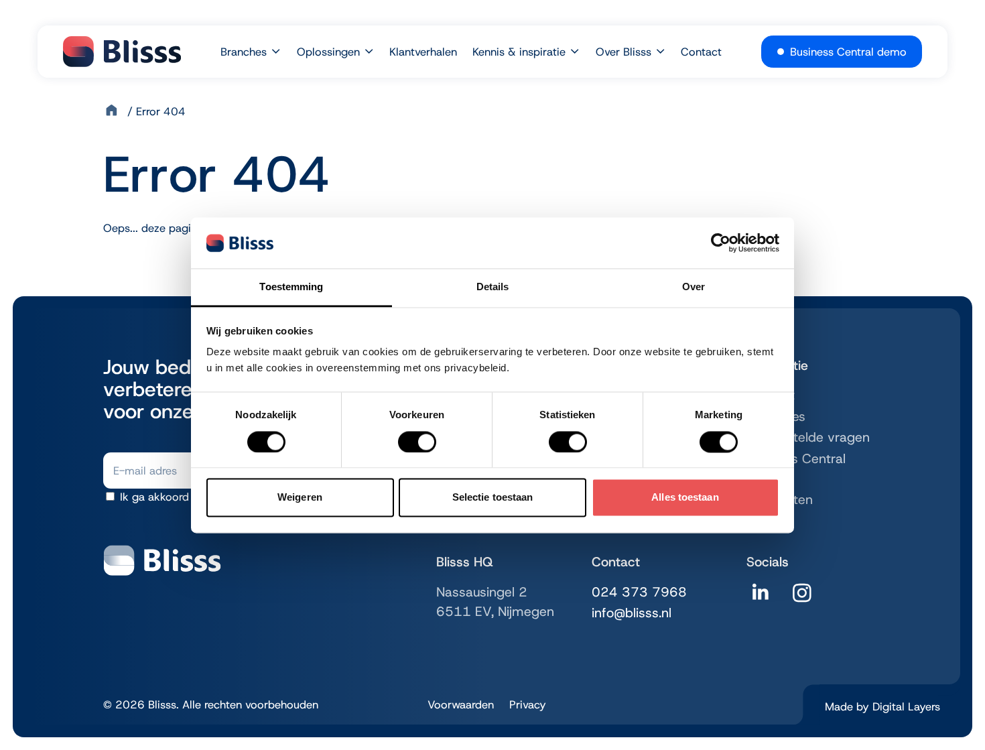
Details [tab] (492, 287)
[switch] (417, 441)
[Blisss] (122, 51)
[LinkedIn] (760, 597)
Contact (701, 51)
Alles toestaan (684, 497)
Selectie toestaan (492, 497)
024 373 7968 (639, 592)
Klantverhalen (423, 51)
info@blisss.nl (631, 612)
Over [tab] (693, 287)
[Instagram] (802, 597)
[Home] (113, 111)
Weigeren (299, 497)
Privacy (527, 704)
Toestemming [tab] (291, 287)
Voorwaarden (461, 704)
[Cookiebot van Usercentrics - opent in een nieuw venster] (720, 243)
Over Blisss (623, 51)
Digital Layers (906, 706)
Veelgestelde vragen (808, 437)
